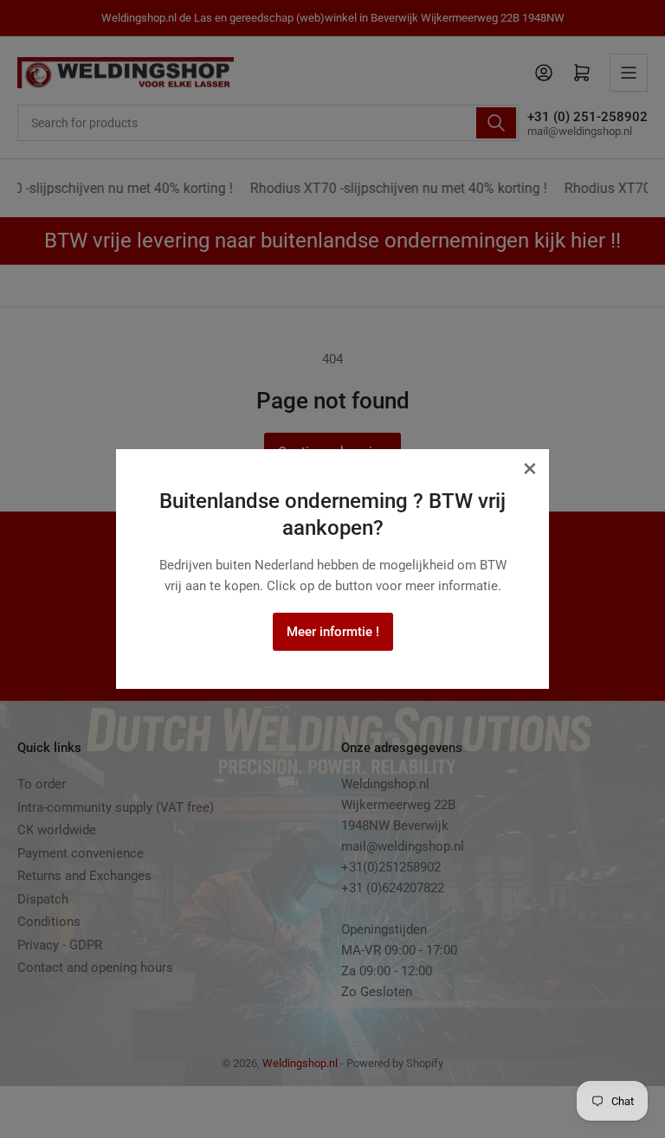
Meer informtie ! (333, 632)
